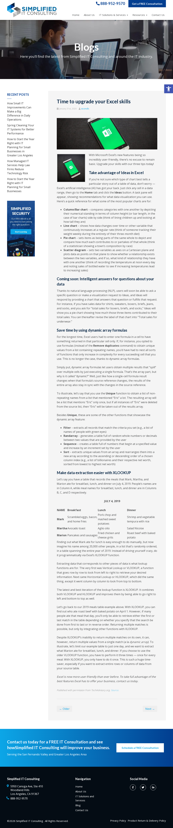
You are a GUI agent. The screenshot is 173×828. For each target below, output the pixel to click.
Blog (78, 805)
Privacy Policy (118, 820)
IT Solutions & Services (112, 15)
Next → (150, 709)
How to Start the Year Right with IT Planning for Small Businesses (20, 185)
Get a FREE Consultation (147, 3)
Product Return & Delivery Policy (147, 820)
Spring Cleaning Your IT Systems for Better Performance (20, 129)
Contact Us (158, 15)
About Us (89, 15)
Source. (115, 690)
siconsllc (85, 108)
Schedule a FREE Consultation (140, 747)
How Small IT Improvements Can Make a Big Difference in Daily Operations (19, 111)
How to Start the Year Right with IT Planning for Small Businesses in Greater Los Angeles (20, 147)
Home (75, 15)
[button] (168, 88)
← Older (64, 709)
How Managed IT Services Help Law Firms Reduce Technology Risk (18, 167)
